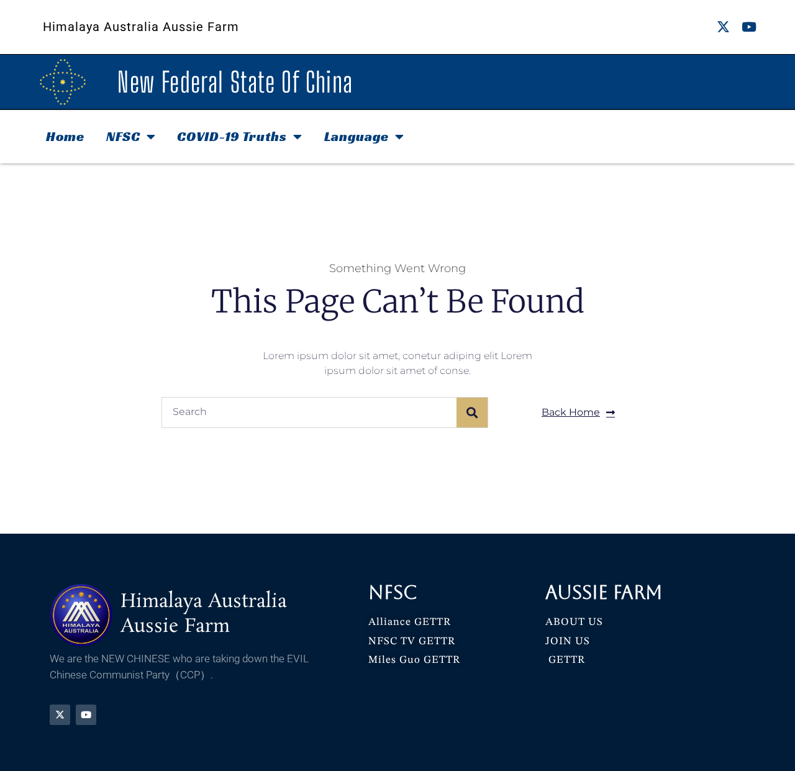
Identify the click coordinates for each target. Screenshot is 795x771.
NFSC (123, 136)
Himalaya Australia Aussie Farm (141, 26)
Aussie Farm (604, 592)
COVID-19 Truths (232, 136)
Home (65, 136)
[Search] (472, 412)
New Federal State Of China (235, 82)
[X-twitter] (723, 27)
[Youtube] (748, 27)
